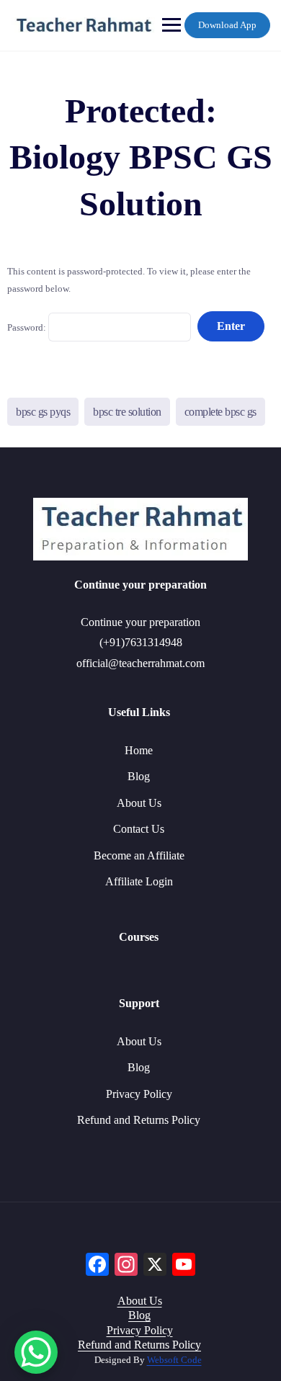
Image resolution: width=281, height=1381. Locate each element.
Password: (27, 326)
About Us (139, 803)
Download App (227, 24)
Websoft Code (174, 1359)
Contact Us (138, 829)
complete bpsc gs (220, 412)
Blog (139, 776)
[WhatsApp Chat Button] (36, 1352)
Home (139, 750)
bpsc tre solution (127, 412)
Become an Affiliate (139, 855)
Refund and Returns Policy (138, 1120)
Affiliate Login (139, 881)
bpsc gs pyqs (43, 412)
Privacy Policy (139, 1094)
